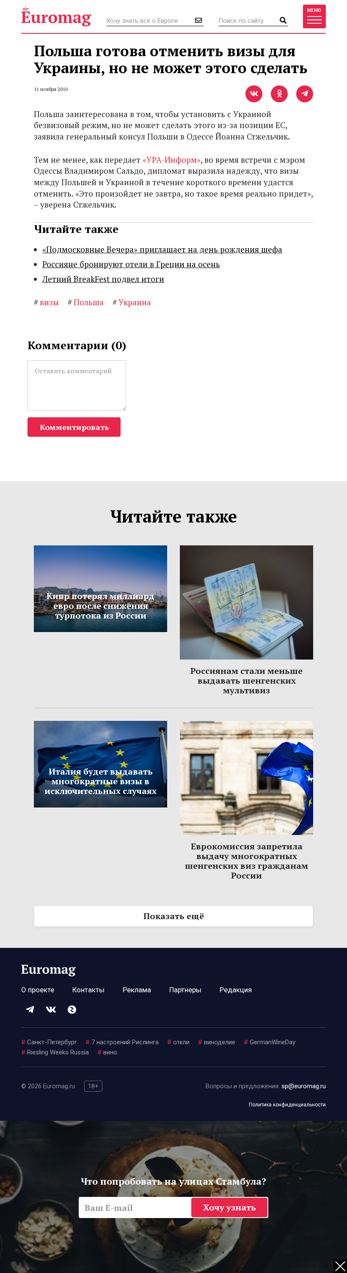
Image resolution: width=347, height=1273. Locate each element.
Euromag (56, 16)
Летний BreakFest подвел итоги (103, 279)
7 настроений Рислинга (122, 1042)
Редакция (236, 990)
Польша (86, 302)
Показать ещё (173, 916)
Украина (132, 302)
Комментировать (74, 427)
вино (107, 1052)
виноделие (216, 1042)
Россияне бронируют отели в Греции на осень (131, 264)
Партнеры (185, 990)
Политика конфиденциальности (287, 1105)
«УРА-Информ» (172, 159)
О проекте (37, 990)
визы (46, 302)
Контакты (88, 990)
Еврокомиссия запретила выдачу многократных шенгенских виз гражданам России (246, 860)
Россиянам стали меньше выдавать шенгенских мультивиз (246, 680)
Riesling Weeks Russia (55, 1052)
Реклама (137, 990)
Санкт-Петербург (49, 1042)
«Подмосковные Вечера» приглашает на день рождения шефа (162, 249)
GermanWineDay (269, 1042)
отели (178, 1042)
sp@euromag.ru (303, 1086)
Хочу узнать (229, 1207)
